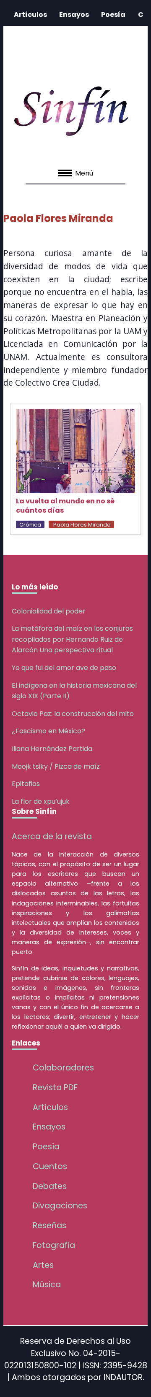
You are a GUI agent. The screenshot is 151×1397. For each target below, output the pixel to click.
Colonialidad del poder (49, 611)
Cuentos (50, 1166)
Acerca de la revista (52, 836)
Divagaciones (60, 1205)
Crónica (30, 524)
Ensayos (74, 14)
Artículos (30, 14)
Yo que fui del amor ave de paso (64, 668)
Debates (50, 1186)
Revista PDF (55, 1087)
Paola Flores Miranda (82, 524)
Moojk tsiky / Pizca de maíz (56, 766)
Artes (43, 1265)
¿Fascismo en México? (48, 731)
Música (47, 1284)
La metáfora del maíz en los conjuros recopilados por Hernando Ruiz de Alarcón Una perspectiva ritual (72, 639)
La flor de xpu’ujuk (41, 801)
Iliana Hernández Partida (52, 749)
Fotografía (54, 1245)
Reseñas (49, 1225)
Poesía (113, 14)
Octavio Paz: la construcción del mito (73, 714)
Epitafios (26, 784)
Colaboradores (63, 1067)
